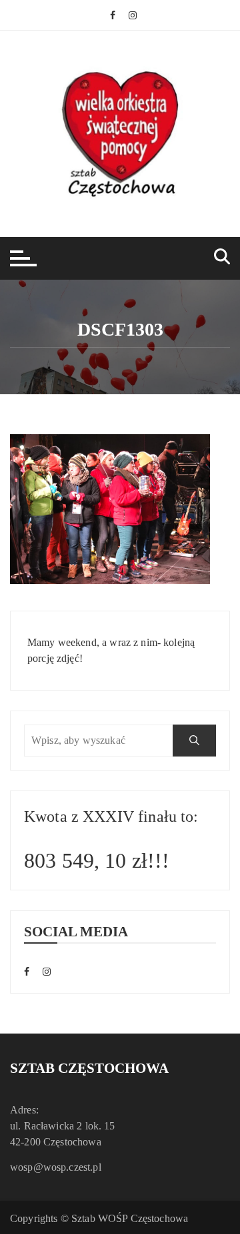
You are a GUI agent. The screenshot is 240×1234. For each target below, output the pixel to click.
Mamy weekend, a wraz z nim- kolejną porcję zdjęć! (111, 650)
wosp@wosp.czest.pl (55, 1167)
